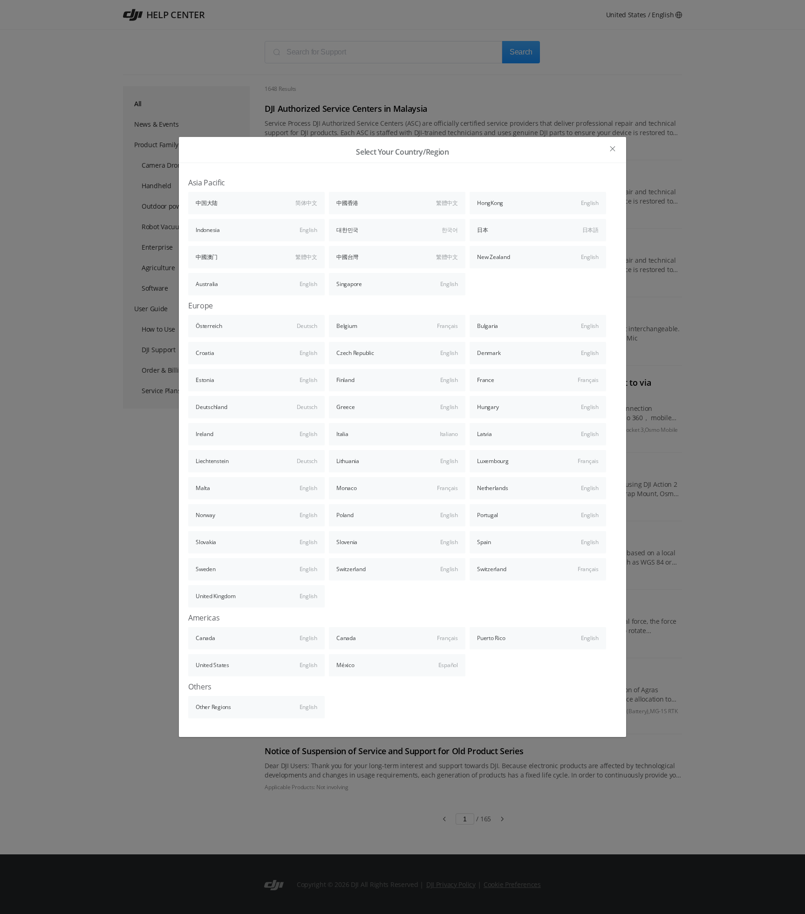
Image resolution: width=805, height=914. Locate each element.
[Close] (612, 149)
